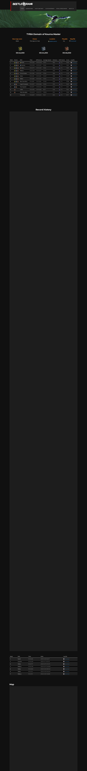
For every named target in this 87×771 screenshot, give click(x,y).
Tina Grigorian (23, 86)
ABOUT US (71, 8)
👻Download (74, 62)
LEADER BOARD (29, 8)
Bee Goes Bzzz (23, 81)
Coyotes (23, 65)
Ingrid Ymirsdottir (24, 84)
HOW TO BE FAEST (39, 8)
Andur (21, 76)
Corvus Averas (23, 73)
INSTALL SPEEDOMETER (61, 8)
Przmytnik (22, 95)
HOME (22, 8)
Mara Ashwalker (23, 92)
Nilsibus (22, 70)
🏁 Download (72, 41)
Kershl (22, 62)
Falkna (22, 68)
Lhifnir (21, 89)
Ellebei (21, 78)
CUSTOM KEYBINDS (49, 8)
